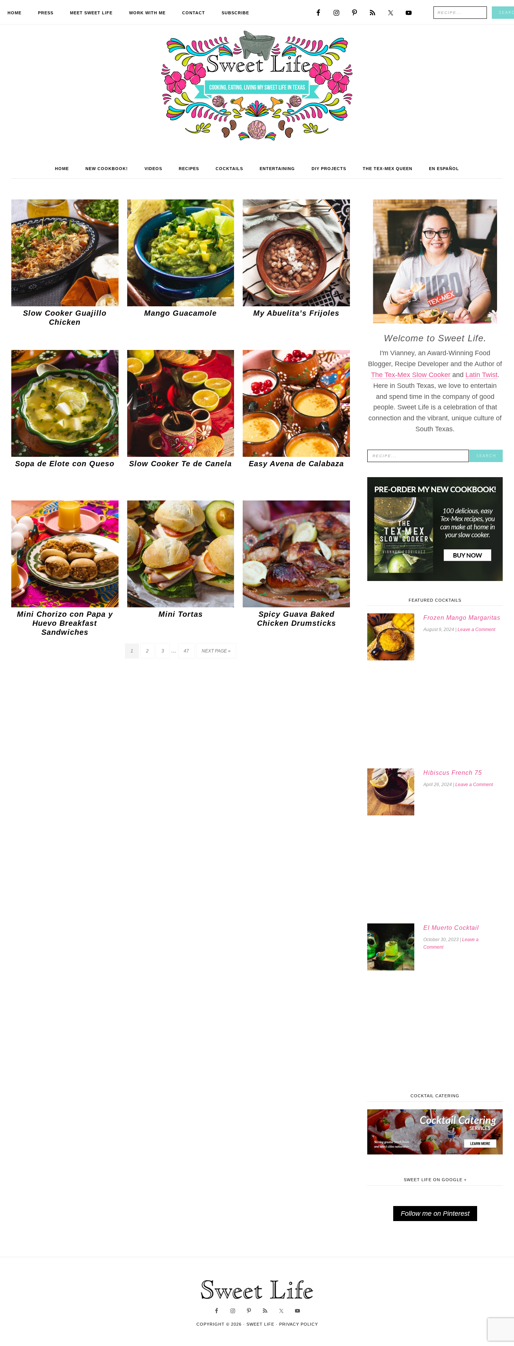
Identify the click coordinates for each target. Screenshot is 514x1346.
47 (186, 651)
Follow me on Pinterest (435, 1213)
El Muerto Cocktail (451, 928)
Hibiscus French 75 (452, 773)
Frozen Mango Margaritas (461, 617)
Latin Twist (481, 375)
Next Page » (216, 651)
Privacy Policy (298, 1324)
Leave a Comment (476, 629)
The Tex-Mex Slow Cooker (410, 375)
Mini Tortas (180, 614)
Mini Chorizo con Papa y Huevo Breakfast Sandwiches (65, 623)
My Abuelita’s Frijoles (296, 313)
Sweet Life (257, 86)
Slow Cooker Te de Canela (180, 463)
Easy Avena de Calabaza (296, 463)
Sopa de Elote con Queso (64, 463)
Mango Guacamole (180, 313)
